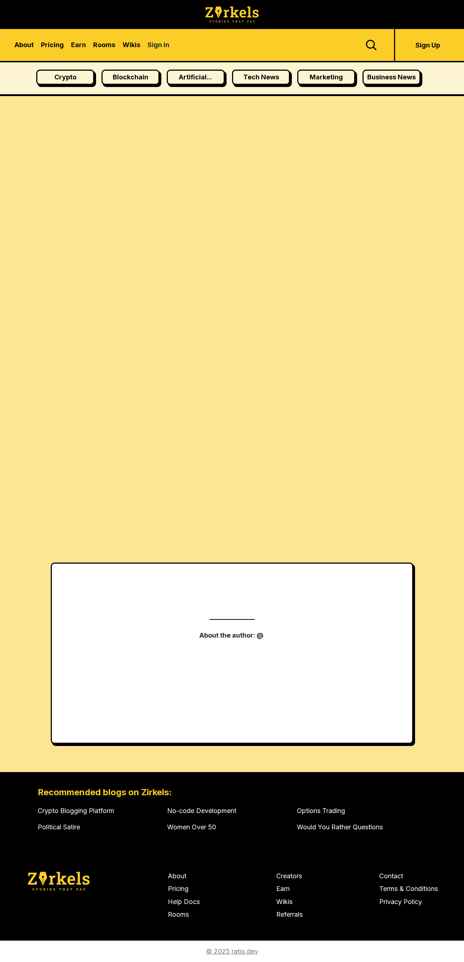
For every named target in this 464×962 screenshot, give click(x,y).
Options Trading (321, 810)
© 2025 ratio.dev (232, 951)
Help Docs (184, 901)
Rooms (178, 914)
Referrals (289, 914)
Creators (289, 876)
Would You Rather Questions (340, 827)
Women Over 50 (191, 827)
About (177, 876)
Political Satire (59, 827)
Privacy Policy (400, 901)
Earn (283, 888)
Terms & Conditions (408, 888)
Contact (391, 876)
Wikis (284, 901)
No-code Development (201, 810)
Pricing (178, 888)
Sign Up (427, 45)
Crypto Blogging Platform (76, 810)
